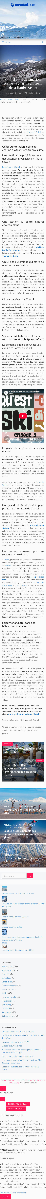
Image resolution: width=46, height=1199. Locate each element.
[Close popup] (2, 1099)
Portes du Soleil (34, 132)
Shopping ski (7, 1012)
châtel (15, 727)
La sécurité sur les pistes (12, 927)
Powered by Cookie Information (13, 1192)
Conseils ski (7, 982)
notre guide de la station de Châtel (23, 714)
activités (8, 727)
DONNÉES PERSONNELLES (17, 1104)
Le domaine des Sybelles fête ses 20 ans (18, 893)
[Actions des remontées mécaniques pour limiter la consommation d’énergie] (4, 934)
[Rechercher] (30, 876)
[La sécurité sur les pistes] (4, 924)
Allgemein (6, 974)
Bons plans (6, 978)
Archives (33, 1083)
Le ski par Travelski (9, 997)
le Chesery (22, 585)
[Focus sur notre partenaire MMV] (23, 866)
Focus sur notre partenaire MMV (15, 917)
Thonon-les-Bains (10, 256)
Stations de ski (34, 93)
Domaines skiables (9, 985)
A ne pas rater (7, 966)
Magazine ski (7, 1001)
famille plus (23, 727)
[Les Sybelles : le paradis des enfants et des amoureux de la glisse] (23, 842)
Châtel (6, 559)
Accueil (3, 99)
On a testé (6, 1008)
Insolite (5, 993)
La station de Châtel (11, 167)
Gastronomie (7, 989)
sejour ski (33, 727)
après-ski (8, 565)
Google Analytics (16, 1109)
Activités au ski (8, 970)
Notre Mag (6, 1004)
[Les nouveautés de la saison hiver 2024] (4, 947)
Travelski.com (24, 1083)
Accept (5, 1197)
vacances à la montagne (18, 730)
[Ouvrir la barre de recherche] (43, 42)
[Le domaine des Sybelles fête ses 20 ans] (23, 818)
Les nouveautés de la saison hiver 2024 (18, 950)
